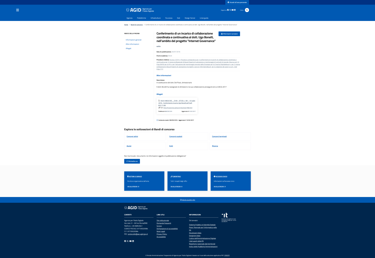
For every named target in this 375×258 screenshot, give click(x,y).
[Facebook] (125, 241)
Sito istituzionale (163, 220)
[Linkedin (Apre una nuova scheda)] (235, 10)
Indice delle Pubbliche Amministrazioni (203, 246)
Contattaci (177, 176)
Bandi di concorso (137, 24)
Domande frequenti (164, 223)
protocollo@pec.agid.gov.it (138, 234)
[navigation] (18, 10)
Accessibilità (161, 236)
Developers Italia (195, 233)
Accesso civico (221, 176)
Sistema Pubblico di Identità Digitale (202, 224)
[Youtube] (130, 241)
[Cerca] (247, 10)
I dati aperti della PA (196, 241)
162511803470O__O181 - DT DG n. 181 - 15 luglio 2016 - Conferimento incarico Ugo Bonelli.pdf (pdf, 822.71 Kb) (176, 102)
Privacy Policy (162, 234)
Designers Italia (194, 235)
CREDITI (227, 255)
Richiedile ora (133, 161)
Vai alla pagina (132, 186)
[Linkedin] (133, 241)
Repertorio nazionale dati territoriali (202, 244)
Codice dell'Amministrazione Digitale (202, 238)
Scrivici (159, 226)
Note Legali (161, 231)
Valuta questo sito (188, 200)
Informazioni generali (133, 39)
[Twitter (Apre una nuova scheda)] (230, 10)
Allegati (128, 48)
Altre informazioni (132, 44)
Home (126, 24)
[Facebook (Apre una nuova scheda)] (228, 10)
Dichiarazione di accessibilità (167, 228)
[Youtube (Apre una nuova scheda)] (232, 10)
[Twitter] (128, 241)
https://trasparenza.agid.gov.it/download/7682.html (177, 108)
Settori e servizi (135, 176)
